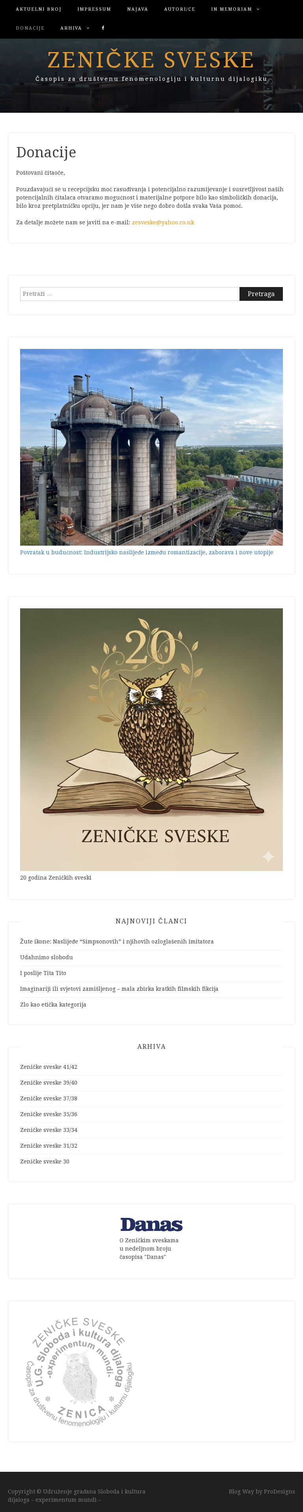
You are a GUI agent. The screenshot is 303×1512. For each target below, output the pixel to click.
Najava (137, 9)
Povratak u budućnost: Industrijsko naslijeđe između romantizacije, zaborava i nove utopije (146, 552)
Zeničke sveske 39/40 (48, 1082)
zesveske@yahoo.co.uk (163, 222)
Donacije (30, 28)
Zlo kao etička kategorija (53, 1004)
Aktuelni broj (39, 9)
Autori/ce (179, 9)
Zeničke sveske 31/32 (48, 1146)
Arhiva (71, 28)
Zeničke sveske (151, 60)
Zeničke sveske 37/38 (48, 1098)
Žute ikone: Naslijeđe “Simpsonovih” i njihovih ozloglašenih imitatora (117, 941)
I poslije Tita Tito (43, 973)
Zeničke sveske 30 (44, 1161)
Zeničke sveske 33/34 (48, 1130)
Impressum (94, 9)
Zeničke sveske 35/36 (48, 1114)
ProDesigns (279, 1491)
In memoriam (231, 9)
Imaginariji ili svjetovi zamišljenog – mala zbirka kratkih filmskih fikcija (119, 989)
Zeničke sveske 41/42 (48, 1067)
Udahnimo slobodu (46, 957)
